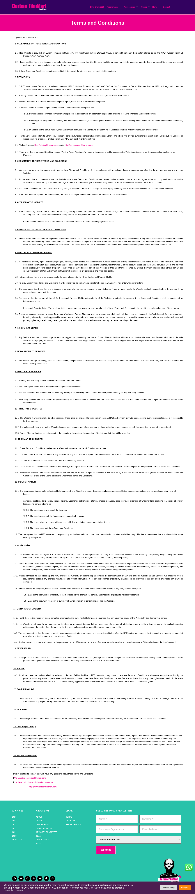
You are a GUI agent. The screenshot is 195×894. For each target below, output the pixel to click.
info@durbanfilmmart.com (34, 778)
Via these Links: (21, 782)
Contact (166, 7)
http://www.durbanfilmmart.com (78, 145)
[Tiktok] (46, 878)
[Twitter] (20, 878)
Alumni (144, 7)
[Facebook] (14, 878)
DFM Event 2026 (97, 7)
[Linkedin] (52, 878)
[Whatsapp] (33, 878)
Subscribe (106, 850)
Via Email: (18, 778)
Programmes (112, 7)
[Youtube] (39, 878)
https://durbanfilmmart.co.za (46, 145)
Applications (129, 7)
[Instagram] (27, 878)
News (154, 7)
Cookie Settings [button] (169, 888)
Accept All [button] (185, 888)
